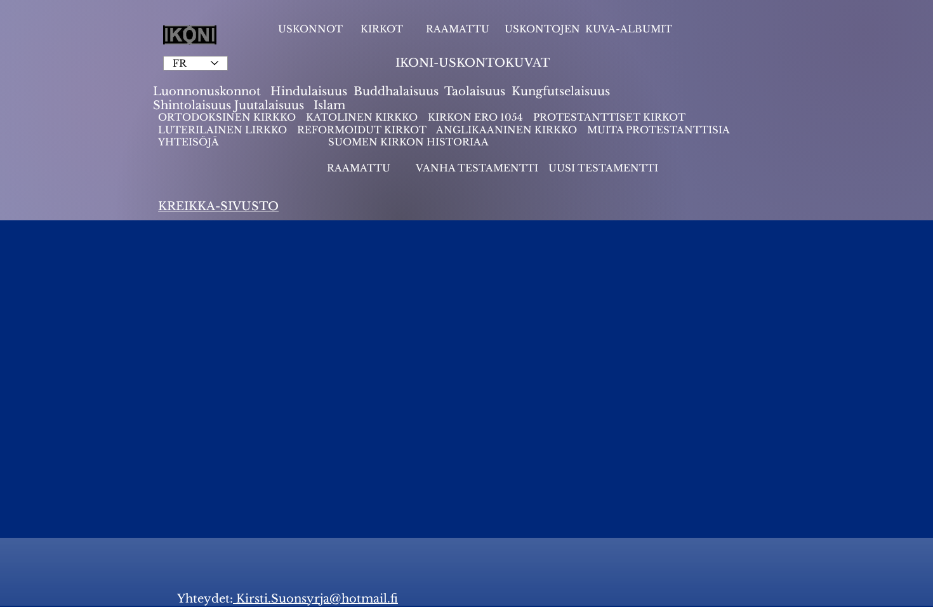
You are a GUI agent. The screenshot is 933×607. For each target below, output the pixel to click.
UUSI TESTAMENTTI (603, 168)
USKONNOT (310, 29)
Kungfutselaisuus (561, 91)
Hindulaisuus (307, 91)
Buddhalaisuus (396, 91)
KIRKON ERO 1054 (475, 117)
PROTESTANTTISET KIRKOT (609, 117)
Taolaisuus (474, 91)
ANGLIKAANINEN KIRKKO (506, 130)
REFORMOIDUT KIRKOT (362, 130)
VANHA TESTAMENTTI (478, 168)
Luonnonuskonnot (208, 91)
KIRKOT (383, 29)
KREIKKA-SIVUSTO (218, 206)
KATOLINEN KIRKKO (363, 117)
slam (331, 105)
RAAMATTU (457, 29)
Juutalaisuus (269, 105)
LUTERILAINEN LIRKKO (223, 130)
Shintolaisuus (193, 105)
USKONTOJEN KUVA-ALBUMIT (588, 29)
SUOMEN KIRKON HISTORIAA (408, 142)
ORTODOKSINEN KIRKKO (228, 117)
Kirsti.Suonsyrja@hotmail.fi (315, 599)
